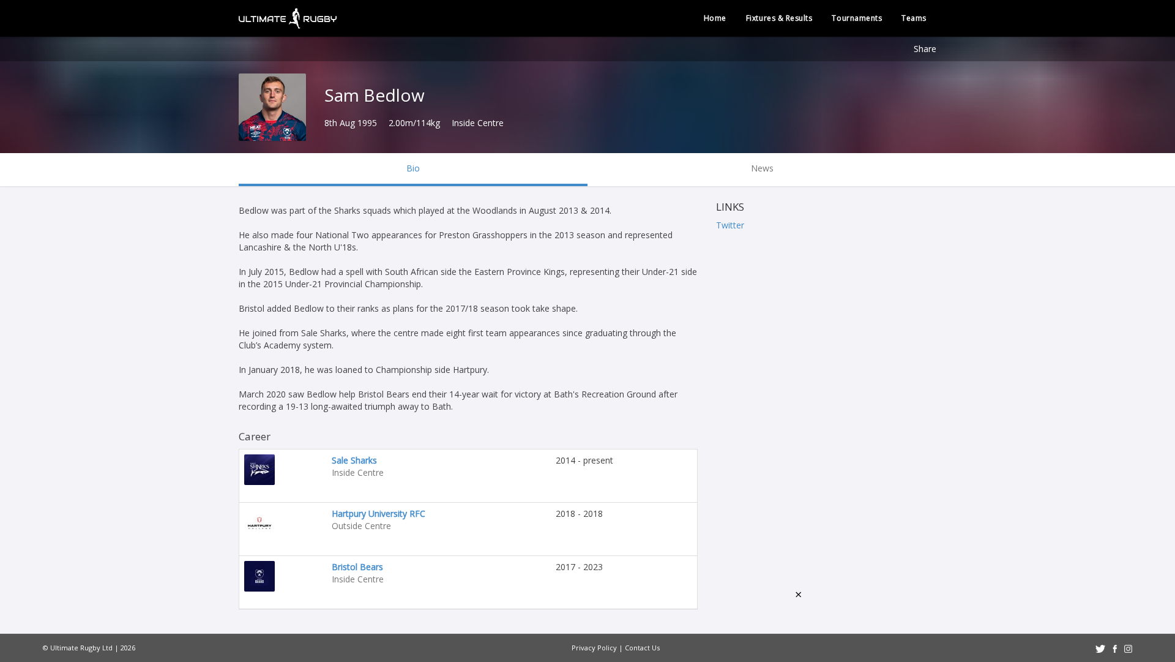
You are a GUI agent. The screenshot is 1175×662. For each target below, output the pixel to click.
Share (925, 49)
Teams (914, 18)
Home (715, 18)
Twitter (730, 225)
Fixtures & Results (779, 18)
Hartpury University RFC (378, 513)
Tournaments (857, 18)
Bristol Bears (357, 567)
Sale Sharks (354, 460)
